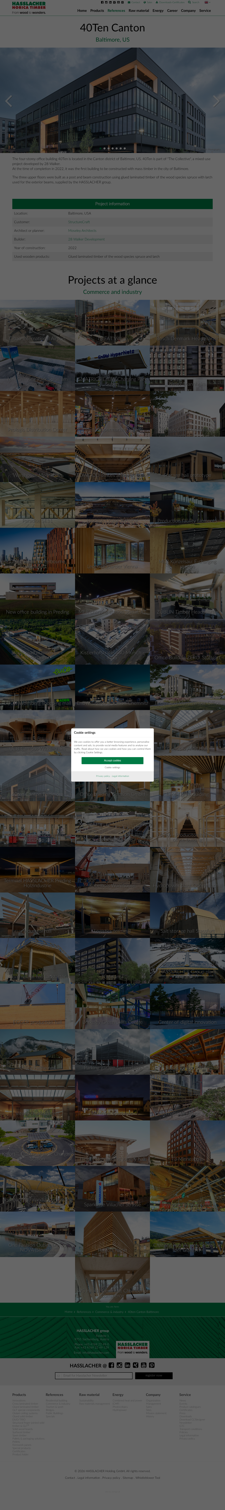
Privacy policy (103, 776)
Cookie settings (112, 767)
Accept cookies (112, 760)
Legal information (120, 776)
